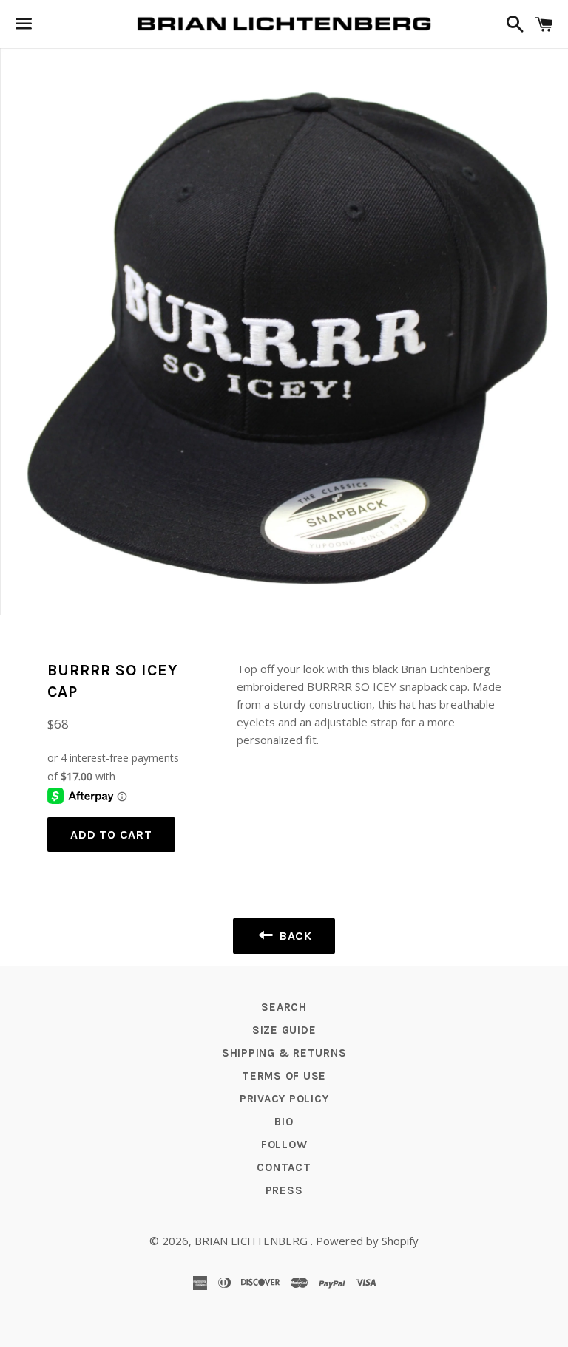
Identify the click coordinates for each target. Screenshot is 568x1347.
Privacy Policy (284, 1098)
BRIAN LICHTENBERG (253, 1240)
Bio (283, 1121)
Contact (284, 1167)
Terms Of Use (284, 1075)
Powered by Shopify (367, 1240)
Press (284, 1190)
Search (284, 1007)
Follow (284, 1144)
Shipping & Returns (284, 1053)
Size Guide (284, 1030)
